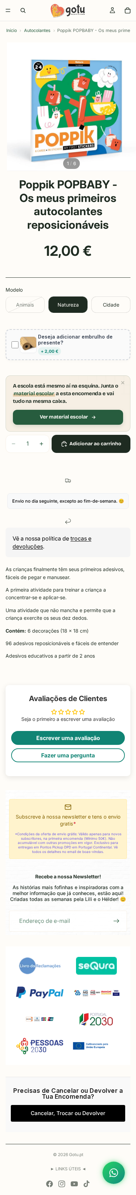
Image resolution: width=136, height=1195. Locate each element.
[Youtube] (74, 1184)
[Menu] (8, 10)
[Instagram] (62, 1184)
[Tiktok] (86, 1184)
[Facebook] (49, 1184)
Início (11, 30)
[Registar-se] (116, 921)
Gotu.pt (76, 1154)
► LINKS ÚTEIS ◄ (68, 1168)
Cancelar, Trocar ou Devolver (68, 1113)
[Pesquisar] (23, 10)
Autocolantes (37, 30)
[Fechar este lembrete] (122, 382)
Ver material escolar (64, 417)
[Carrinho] (127, 10)
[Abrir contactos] (114, 1173)
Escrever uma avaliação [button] (68, 737)
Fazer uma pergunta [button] (68, 755)
